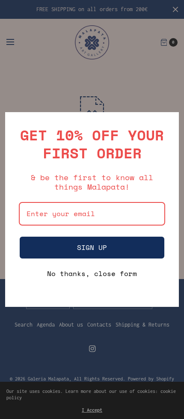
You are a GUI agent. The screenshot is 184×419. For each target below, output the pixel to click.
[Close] (168, 122)
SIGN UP (92, 247)
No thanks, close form (92, 274)
